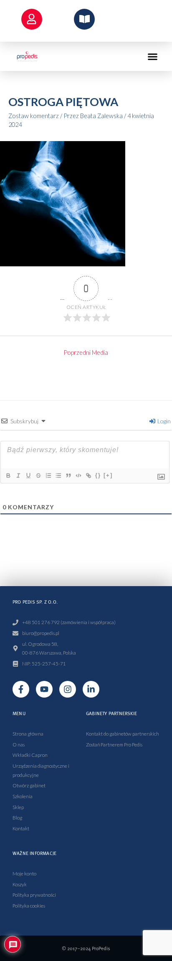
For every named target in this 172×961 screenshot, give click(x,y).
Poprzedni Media (85, 352)
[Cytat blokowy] (68, 475)
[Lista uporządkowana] (48, 475)
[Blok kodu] (78, 475)
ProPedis (101, 948)
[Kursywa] (18, 475)
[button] (153, 56)
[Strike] (38, 475)
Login (163, 421)
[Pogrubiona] (8, 475)
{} (98, 475)
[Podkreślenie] (28, 475)
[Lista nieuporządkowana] (58, 475)
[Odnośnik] (88, 475)
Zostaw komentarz (33, 115)
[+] (108, 475)
